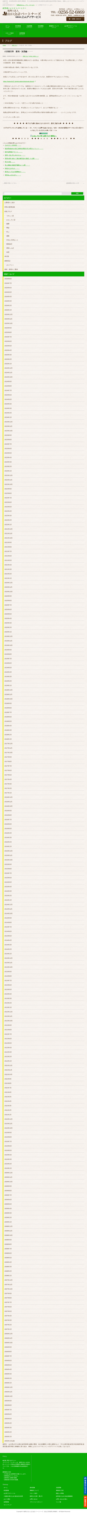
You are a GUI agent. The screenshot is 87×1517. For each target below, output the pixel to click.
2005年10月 (8, 1396)
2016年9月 (8, 810)
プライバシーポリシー (36, 1502)
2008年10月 (8, 1235)
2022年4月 (8, 511)
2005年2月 (8, 1432)
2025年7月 (8, 337)
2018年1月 (8, 739)
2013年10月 (8, 967)
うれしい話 (10, 216)
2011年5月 (7, 1097)
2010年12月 (8, 1119)
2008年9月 (8, 1240)
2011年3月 (7, 1106)
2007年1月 (8, 1329)
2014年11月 (8, 909)
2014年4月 (8, 940)
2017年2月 (8, 788)
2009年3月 (8, 1213)
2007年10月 (8, 1289)
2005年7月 (8, 1410)
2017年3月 (8, 784)
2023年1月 (8, 471)
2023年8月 (8, 439)
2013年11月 (8, 962)
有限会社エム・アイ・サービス (25, 5)
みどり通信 (7, 1499)
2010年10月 (8, 1128)
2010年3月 (8, 1159)
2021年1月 (8, 578)
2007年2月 (8, 1325)
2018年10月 (8, 699)
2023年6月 (8, 448)
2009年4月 (8, 1208)
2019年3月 (8, 676)
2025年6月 (8, 341)
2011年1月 (7, 1114)
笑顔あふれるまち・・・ (13, 175)
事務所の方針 (60, 1490)
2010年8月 (8, 1137)
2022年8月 (8, 493)
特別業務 (6, 1490)
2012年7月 (8, 1034)
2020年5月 (8, 614)
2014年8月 (8, 922)
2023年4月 (8, 457)
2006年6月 (8, 1360)
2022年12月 (8, 475)
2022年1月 (8, 524)
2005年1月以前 (9, 1441)
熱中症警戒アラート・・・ (14, 152)
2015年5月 (8, 882)
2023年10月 (8, 431)
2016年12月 (8, 797)
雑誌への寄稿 (60, 1493)
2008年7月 (8, 1249)
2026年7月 (8, 283)
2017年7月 (8, 766)
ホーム (6, 1487)
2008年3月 (8, 1266)
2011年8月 (7, 1083)
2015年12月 (8, 851)
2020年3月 (8, 623)
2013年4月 (8, 994)
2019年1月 (8, 685)
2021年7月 (8, 551)
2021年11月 (8, 533)
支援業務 (58, 1487)
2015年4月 (8, 886)
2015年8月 (8, 869)
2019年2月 (8, 681)
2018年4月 (8, 726)
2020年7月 (8, 605)
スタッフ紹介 (33, 1493)
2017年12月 (8, 743)
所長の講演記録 (9, 207)
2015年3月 (8, 891)
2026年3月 (8, 301)
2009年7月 (8, 1195)
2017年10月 (8, 752)
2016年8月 (8, 815)
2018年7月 (8, 712)
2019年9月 (8, 650)
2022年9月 (8, 489)
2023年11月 (8, 426)
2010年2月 (8, 1164)
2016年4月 (8, 833)
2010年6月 (8, 1146)
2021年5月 (8, 560)
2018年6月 (8, 717)
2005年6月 (8, 1414)
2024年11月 (8, 372)
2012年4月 (8, 1047)
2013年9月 (8, 971)
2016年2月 (8, 842)
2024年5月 (8, 399)
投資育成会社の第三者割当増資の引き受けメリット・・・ (24, 148)
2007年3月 (8, 1320)
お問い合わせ (33, 1499)
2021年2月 (8, 574)
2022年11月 (8, 480)
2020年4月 (8, 618)
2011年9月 (7, 1079)
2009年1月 (8, 1222)
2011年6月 (7, 1092)
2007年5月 (8, 1311)
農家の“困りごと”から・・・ (11, 183)
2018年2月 (8, 734)
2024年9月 (8, 381)
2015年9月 (8, 864)
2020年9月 (8, 596)
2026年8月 (8, 279)
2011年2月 (7, 1110)
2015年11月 (8, 855)
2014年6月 (8, 931)
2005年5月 (8, 1418)
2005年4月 (8, 1423)
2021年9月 (8, 542)
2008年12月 (8, 1226)
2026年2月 (8, 305)
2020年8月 (8, 600)
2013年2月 (8, 1003)
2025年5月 (8, 346)
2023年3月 (8, 462)
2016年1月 (8, 846)
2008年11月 (8, 1231)
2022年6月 (8, 502)
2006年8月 (8, 1351)
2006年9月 (8, 1347)
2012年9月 (8, 1025)
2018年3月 (8, 730)
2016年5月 (8, 828)
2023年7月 (8, 444)
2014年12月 (8, 904)
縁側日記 (7, 261)
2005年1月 (8, 1436)
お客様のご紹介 (9, 202)
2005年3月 (8, 1427)
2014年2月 (8, 949)
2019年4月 (8, 672)
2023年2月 (8, 466)
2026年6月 (8, 288)
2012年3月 (8, 1052)
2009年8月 (8, 1190)
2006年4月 (8, 1369)
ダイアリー (10, 265)
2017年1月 (8, 793)
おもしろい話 (10, 220)
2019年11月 (8, 641)
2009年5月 (8, 1204)
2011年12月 (8, 1065)
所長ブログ (26, 56)
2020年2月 (8, 627)
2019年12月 (8, 636)
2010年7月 (8, 1141)
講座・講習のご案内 (11, 269)
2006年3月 (8, 1374)
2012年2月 (8, 1056)
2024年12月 (8, 368)
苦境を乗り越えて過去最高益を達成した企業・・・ (22, 158)
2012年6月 (8, 1038)
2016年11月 (8, 802)
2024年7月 (8, 390)
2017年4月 (8, 779)
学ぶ (7, 232)
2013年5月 (8, 989)
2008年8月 (8, 1244)
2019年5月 (8, 667)
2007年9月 (8, 1293)
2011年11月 (8, 1070)
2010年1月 (8, 1168)
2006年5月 (8, 1365)
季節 (7, 228)
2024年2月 (8, 413)
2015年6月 (8, 878)
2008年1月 (8, 1275)
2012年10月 (8, 1021)
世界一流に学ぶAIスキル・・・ (15, 155)
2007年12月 (8, 1280)
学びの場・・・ (10, 162)
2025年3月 (8, 355)
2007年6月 (8, 1307)
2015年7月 (8, 873)
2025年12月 (8, 314)
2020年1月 (8, 632)
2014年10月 (8, 913)
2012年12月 (8, 1012)
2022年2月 (8, 520)
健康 (7, 224)
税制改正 (9, 244)
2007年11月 (8, 1284)
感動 (7, 236)
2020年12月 (8, 582)
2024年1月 (8, 417)
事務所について (34, 1490)
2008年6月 (8, 1253)
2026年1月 (8, 310)
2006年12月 (8, 1334)
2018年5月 (8, 721)
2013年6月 (8, 985)
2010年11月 (8, 1123)
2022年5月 (8, 507)
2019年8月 (8, 654)
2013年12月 (8, 958)
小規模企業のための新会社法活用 (13, 1496)
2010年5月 (8, 1150)
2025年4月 (8, 350)
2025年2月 (8, 359)
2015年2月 (8, 895)
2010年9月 (8, 1132)
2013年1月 (8, 1007)
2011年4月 (7, 1101)
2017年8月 (8, 761)
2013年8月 (8, 976)
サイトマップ (7, 1505)
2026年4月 (8, 296)
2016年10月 (8, 806)
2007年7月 (8, 1302)
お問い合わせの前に (61, 1499)
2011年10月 (8, 1074)
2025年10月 (8, 323)
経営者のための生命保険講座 (64, 1496)
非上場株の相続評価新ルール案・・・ (17, 165)
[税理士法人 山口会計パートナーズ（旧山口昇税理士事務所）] (22, 14)
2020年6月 (8, 609)
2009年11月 (8, 1177)
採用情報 (6, 1502)
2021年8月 (8, 547)
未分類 (6, 256)
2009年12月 (8, 1173)
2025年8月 (8, 332)
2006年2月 (8, 1378)
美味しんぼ (10, 248)
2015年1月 (8, 900)
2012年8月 (8, 1030)
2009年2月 (8, 1217)
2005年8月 (8, 1405)
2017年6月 (8, 770)
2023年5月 (8, 453)
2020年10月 (8, 591)
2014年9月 (8, 918)
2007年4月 (8, 1316)
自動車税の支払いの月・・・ (75, 183)
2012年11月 (8, 1016)
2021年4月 (8, 565)
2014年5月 (8, 936)
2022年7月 (8, 498)
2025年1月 (8, 364)
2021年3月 (8, 569)
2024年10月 (8, 377)
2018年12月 (8, 690)
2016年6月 (8, 824)
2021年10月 (8, 538)
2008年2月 (8, 1271)
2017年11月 (8, 748)
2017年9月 (8, 757)
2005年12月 (8, 1387)
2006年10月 (8, 1342)
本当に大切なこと (34, 56)
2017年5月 (8, 775)
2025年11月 (8, 319)
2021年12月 (8, 529)
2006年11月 (8, 1338)
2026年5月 (8, 292)
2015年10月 (8, 860)
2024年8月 (8, 386)
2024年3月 (8, 408)
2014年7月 (8, 927)
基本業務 (32, 1487)
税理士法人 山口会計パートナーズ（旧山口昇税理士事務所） (41, 1511)
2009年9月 (8, 1186)
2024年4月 (8, 404)
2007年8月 (8, 1298)
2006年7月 (8, 1356)
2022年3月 (8, 515)
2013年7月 (8, 980)
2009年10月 (8, 1182)
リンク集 (58, 1502)
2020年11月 (8, 587)
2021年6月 (8, 556)
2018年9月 (8, 703)
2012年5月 (8, 1043)
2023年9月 (8, 435)
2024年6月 (8, 395)
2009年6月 (8, 1199)
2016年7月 (8, 819)
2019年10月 (8, 645)
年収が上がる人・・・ (12, 168)
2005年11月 (8, 1392)
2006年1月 (8, 1383)
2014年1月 (8, 954)
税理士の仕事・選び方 (36, 1496)
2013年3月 (8, 998)
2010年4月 (8, 1155)
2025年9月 (8, 328)
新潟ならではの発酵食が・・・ (15, 172)
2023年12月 (8, 422)
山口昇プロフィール (9, 1493)
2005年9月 (8, 1401)
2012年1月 (8, 1061)
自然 (7, 252)
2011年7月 (7, 1088)
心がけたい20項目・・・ (13, 145)
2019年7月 (8, 658)
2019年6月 (8, 663)
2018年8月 (8, 708)
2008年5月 (8, 1258)
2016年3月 (8, 837)
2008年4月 (8, 1262)
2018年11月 (8, 694)
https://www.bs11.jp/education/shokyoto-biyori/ (18, 81)
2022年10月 (8, 484)
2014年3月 (8, 945)
